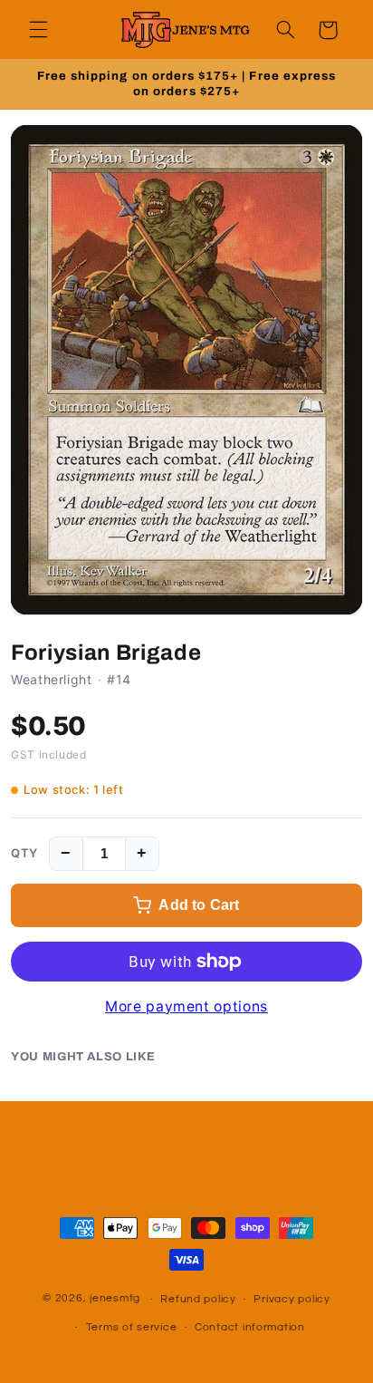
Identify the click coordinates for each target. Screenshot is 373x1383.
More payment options (186, 1006)
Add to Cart (198, 905)
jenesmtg (115, 1299)
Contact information (250, 1327)
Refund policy (198, 1299)
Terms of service (131, 1327)
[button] (38, 30)
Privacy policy (291, 1299)
